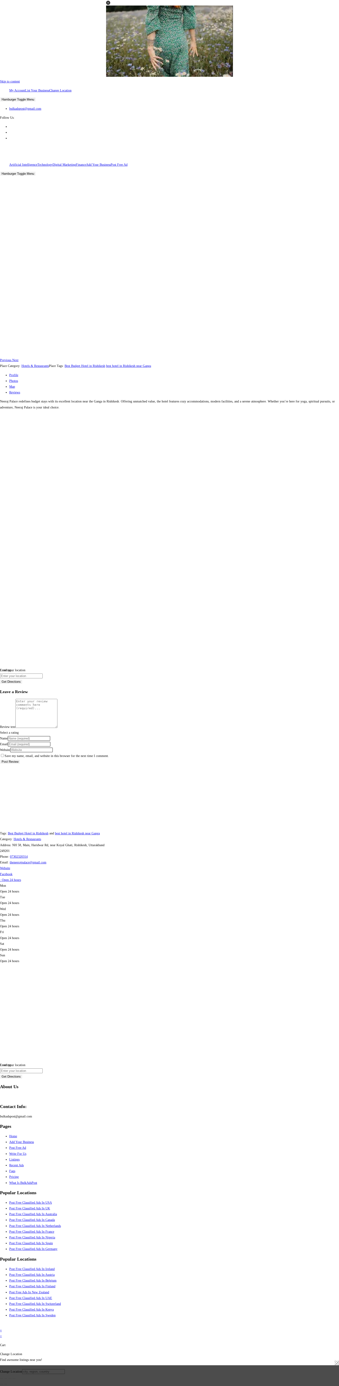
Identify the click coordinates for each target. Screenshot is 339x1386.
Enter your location (12, 670)
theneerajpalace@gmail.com (28, 862)
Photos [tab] (13, 381)
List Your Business (37, 90)
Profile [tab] (13, 375)
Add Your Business (98, 164)
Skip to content (10, 81)
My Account (17, 90)
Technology (45, 164)
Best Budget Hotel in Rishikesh (85, 366)
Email (4, 744)
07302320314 (19, 856)
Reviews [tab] (14, 392)
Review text (7, 727)
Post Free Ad (119, 164)
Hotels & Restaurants (35, 366)
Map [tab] (12, 386)
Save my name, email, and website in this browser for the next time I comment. (57, 756)
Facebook (6, 874)
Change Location (60, 90)
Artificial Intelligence (23, 164)
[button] (108, 3)
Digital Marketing (64, 164)
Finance (81, 164)
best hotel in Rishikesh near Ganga (128, 366)
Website (5, 750)
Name (4, 738)
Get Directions (11, 681)
